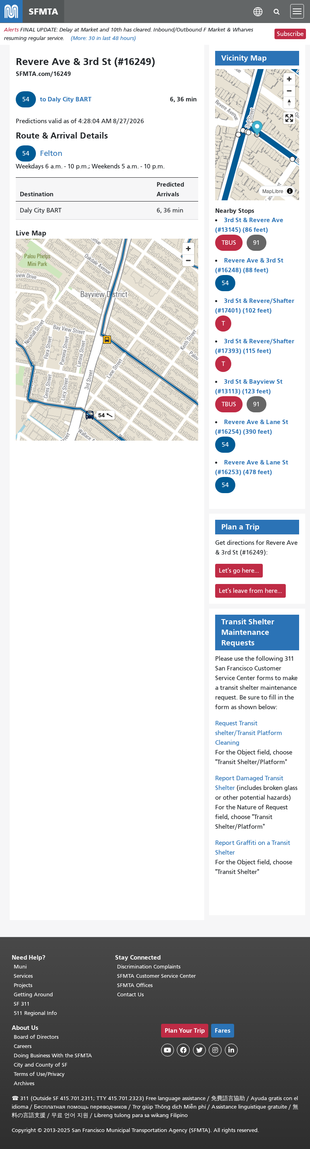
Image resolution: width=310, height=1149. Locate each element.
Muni (20, 966)
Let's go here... (239, 570)
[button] (258, 11)
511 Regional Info (35, 1013)
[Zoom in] (289, 79)
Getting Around (33, 994)
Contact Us (130, 994)
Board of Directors (36, 1036)
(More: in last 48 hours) (103, 38)
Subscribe (290, 34)
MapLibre (272, 190)
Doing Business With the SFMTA (53, 1055)
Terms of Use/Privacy (39, 1074)
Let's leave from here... (250, 590)
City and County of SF (40, 1064)
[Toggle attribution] (290, 191)
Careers (22, 1046)
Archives (24, 1083)
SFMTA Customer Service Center (156, 976)
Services (23, 976)
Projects (23, 985)
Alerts (11, 29)
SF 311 (22, 1003)
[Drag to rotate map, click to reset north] (289, 102)
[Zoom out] (289, 91)
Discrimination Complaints (148, 966)
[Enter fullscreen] (289, 118)
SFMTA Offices (135, 985)
